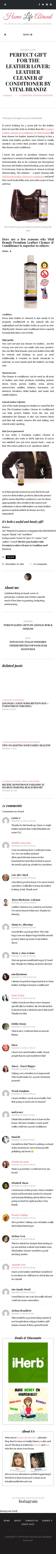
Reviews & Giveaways (14, 700)
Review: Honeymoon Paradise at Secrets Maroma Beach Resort (23, 786)
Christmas (26, 95)
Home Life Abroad (26, 1437)
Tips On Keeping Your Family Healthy (26, 745)
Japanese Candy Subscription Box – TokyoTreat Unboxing (25, 705)
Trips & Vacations (30, 781)
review (10, 557)
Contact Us (31, 1521)
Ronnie (9, 95)
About (17, 1521)
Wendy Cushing (19, 1215)
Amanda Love (18, 1264)
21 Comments (40, 564)
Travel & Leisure (12, 781)
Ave (47, 1445)
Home (7, 1521)
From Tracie (17, 995)
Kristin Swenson (20, 1161)
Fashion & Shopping (43, 95)
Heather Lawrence (21, 842)
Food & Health (11, 742)
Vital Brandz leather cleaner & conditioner (23, 176)
